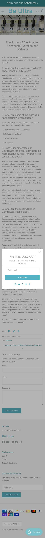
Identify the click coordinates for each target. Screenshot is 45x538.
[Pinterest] (26, 284)
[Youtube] (19, 284)
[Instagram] (22, 284)
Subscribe (22, 277)
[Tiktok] (29, 284)
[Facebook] (15, 284)
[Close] (39, 252)
